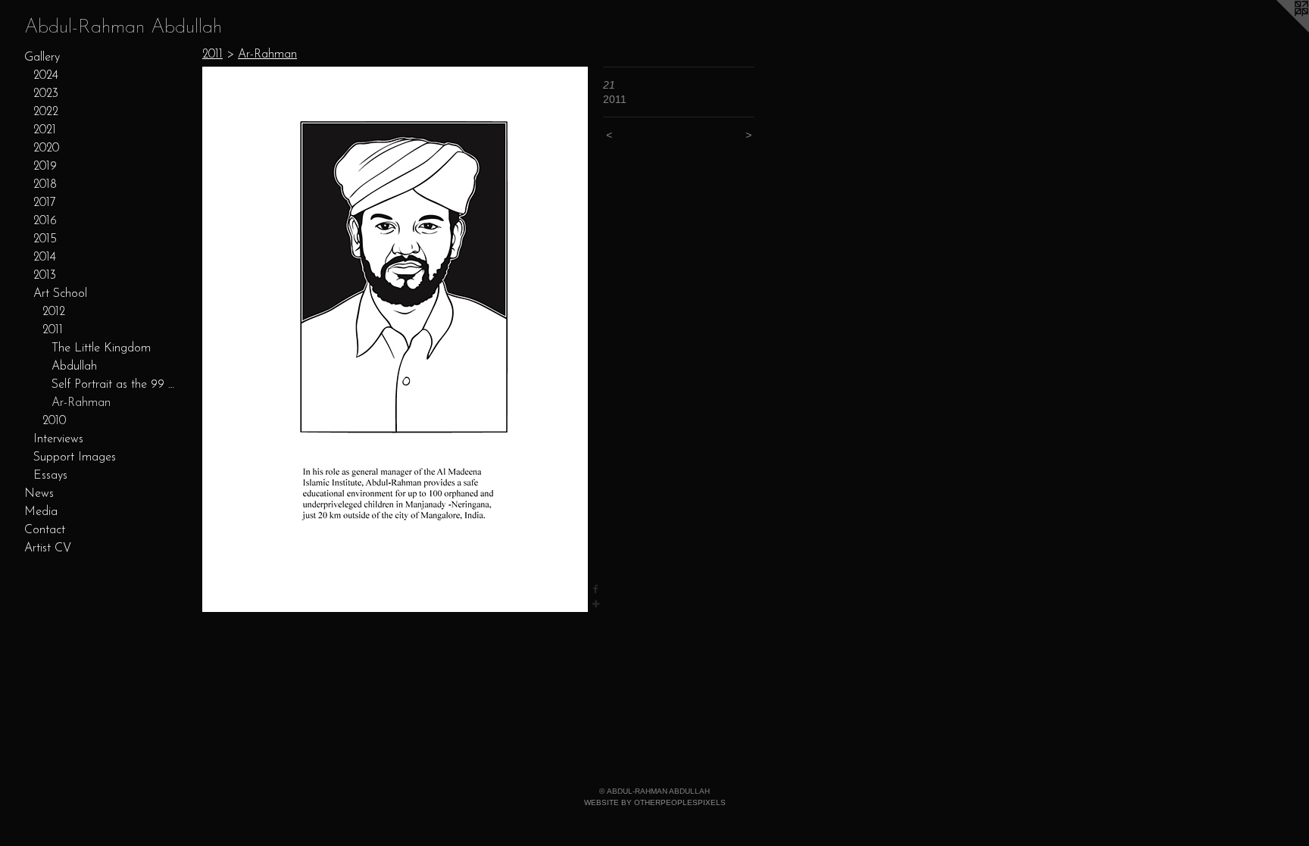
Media (41, 512)
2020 (46, 148)
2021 (44, 130)
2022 (45, 112)
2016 (45, 221)
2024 (45, 76)
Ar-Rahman (81, 403)
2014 (44, 257)
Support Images (74, 457)
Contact (44, 530)
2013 (44, 276)
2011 (52, 330)
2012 (53, 312)
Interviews (58, 439)
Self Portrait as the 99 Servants (114, 385)
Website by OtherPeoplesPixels (655, 802)
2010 (54, 421)
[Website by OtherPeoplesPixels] (1278, 30)
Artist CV (47, 548)
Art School (60, 294)
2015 (45, 239)
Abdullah (74, 367)
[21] (395, 339)
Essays (50, 476)
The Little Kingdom (101, 348)
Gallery (42, 58)
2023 (45, 94)
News (39, 494)
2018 (45, 185)
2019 (45, 167)
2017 (44, 203)
